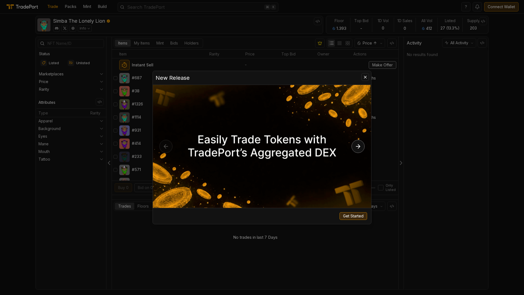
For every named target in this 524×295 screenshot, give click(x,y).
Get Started (353, 216)
